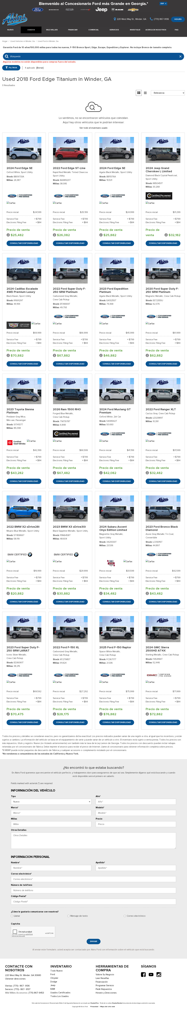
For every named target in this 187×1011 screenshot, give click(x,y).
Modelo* (100, 807)
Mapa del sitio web (107, 1006)
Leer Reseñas (102, 978)
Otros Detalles (18, 830)
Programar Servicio (105, 985)
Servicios (114, 30)
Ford (52, 974)
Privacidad (94, 1006)
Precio (99, 818)
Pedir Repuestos (104, 989)
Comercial (93, 30)
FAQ (176, 30)
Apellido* (100, 862)
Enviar (93, 941)
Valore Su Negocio (105, 974)
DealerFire (95, 1003)
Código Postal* (18, 896)
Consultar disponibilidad (24, 243)
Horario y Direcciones (106, 992)
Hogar (5, 41)
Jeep (52, 985)
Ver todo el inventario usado (93, 128)
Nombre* (15, 862)
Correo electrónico (136, 916)
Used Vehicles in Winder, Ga (22, 41)
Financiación (102, 982)
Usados (31, 30)
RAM (52, 989)
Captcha (15, 923)
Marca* (14, 807)
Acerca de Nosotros (156, 30)
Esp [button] (162, 3)
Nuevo (10, 30)
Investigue (135, 30)
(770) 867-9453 (36, 992)
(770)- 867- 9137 (22, 989)
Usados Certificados (60, 992)
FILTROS (13, 67)
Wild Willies (52, 30)
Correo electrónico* (21, 873)
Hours (177, 19)
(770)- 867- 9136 (21, 985)
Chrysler (54, 978)
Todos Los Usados (59, 996)
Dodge (53, 981)
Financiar (72, 30)
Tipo (13, 796)
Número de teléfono (21, 885)
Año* (98, 796)
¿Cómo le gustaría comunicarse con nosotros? (35, 911)
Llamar (17, 916)
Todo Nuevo (56, 970)
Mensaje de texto (79, 916)
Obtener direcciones (15, 978)
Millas (14, 818)
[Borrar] (40, 68)
